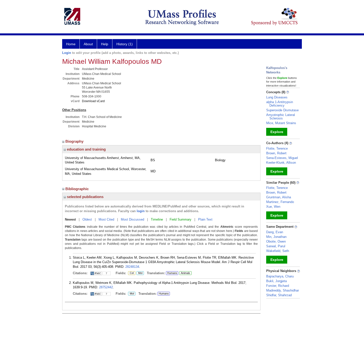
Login (66, 53)
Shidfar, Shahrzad (279, 295)
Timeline (157, 219)
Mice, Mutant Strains (281, 123)
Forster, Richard (277, 286)
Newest (70, 219)
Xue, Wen (273, 206)
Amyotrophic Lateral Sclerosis (280, 116)
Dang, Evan (274, 232)
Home (71, 44)
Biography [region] (74, 141)
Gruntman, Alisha (278, 197)
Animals (185, 272)
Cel (131, 273)
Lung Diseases (276, 97)
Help (104, 44)
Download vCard (93, 101)
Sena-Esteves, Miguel (282, 158)
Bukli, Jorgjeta (276, 281)
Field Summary (180, 219)
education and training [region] (86, 149)
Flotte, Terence (277, 148)
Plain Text (205, 219)
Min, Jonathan (276, 237)
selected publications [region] (85, 197)
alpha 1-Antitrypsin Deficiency (279, 103)
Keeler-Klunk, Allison (281, 162)
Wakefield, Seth (277, 251)
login (141, 211)
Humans (172, 272)
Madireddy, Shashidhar (282, 290)
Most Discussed (132, 219)
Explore (276, 132)
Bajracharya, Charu (280, 276)
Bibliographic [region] (77, 189)
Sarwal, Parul (275, 246)
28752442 (106, 287)
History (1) (124, 44)
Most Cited (106, 219)
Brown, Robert (276, 153)
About (88, 44)
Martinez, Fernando (280, 202)
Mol (139, 273)
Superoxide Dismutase (282, 110)
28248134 (132, 267)
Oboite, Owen (276, 241)
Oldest (87, 219)
